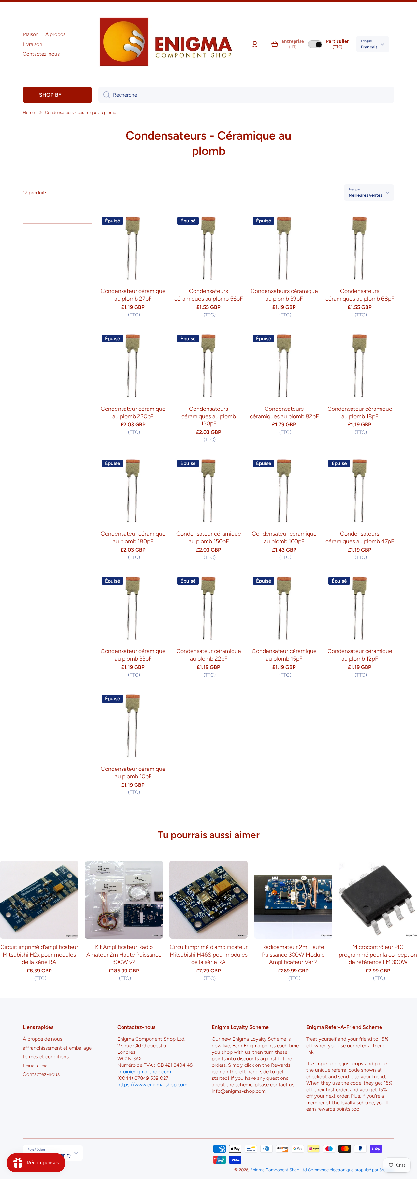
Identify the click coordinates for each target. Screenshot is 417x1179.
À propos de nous (42, 1039)
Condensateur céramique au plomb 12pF (359, 655)
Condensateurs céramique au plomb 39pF (284, 295)
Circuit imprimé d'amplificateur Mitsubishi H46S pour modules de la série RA (209, 954)
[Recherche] (104, 95)
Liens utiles (35, 1065)
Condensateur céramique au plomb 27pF (133, 295)
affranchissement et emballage (57, 1048)
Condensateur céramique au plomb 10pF (133, 772)
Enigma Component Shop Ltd (278, 1169)
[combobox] (246, 95)
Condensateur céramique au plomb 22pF (208, 655)
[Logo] (163, 44)
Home (29, 112)
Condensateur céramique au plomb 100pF (284, 537)
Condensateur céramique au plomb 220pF (133, 412)
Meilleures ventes (365, 195)
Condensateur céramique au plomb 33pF (133, 655)
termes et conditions (46, 1056)
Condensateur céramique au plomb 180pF (133, 537)
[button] (274, 44)
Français (369, 46)
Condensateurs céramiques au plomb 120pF (208, 416)
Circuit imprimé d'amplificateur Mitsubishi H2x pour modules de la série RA (39, 954)
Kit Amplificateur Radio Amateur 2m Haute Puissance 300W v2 (124, 954)
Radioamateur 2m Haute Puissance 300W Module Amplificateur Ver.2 (293, 954)
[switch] (315, 44)
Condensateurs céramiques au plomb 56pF (208, 295)
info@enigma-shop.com (144, 1071)
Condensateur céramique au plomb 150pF (208, 537)
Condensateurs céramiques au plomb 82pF (284, 412)
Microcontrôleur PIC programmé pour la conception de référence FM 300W (378, 954)
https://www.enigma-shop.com (152, 1084)
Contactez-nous (41, 1074)
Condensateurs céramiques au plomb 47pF (359, 537)
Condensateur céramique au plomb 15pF (284, 655)
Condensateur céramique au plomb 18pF (359, 412)
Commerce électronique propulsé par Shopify (351, 1169)
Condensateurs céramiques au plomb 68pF (359, 295)
